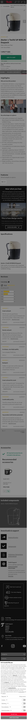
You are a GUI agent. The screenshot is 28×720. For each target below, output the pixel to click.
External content (6, 710)
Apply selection (14, 717)
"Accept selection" (12, 687)
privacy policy (21, 691)
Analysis (3, 700)
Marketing (4, 703)
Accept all (14, 714)
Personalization (5, 707)
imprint (4, 693)
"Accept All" (6, 682)
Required (4, 696)
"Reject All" (15, 675)
